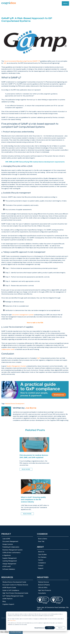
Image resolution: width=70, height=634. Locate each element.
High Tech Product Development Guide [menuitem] (15, 593)
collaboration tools (7, 349)
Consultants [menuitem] (42, 593)
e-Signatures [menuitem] (6, 555)
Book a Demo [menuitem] (42, 539)
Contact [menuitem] (40, 565)
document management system (23, 315)
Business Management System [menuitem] (12, 550)
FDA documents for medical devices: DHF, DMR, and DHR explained (34, 456)
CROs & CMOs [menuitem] (42, 587)
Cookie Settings (16, 632)
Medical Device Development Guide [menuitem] (14, 582)
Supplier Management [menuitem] (9, 558)
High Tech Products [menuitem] (44, 590)
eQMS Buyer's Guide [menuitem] (9, 587)
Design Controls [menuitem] (7, 544)
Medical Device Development (14, 404)
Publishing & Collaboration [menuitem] (10, 547)
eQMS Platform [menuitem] (7, 598)
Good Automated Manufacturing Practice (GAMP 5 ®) (22, 61)
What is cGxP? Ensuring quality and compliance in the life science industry (33, 499)
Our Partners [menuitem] (42, 557)
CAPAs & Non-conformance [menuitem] (11, 552)
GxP (5, 63)
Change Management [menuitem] (9, 564)
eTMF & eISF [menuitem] (6, 566)
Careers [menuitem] (40, 560)
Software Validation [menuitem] (8, 569)
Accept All (50, 627)
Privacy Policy (12, 620)
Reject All (60, 627)
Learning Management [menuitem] (9, 561)
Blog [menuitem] (4, 601)
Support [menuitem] (40, 568)
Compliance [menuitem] (42, 563)
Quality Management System (16, 366)
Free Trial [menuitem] (41, 541)
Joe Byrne (30, 408)
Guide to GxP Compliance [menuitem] (10, 590)
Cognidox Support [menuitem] (8, 604)
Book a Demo (4, 632)
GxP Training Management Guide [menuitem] (12, 596)
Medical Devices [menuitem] (43, 582)
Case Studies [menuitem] (42, 554)
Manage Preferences (39, 627)
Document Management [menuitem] (10, 541)
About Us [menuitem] (41, 551)
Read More (26, 469)
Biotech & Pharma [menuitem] (44, 585)
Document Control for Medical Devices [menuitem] (15, 585)
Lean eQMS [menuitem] (6, 539)
